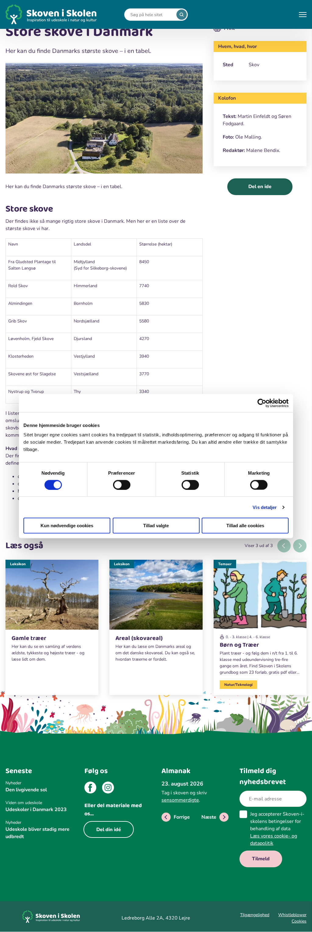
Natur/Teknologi (238, 684)
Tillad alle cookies (245, 525)
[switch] (121, 485)
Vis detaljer (265, 507)
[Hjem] (51, 14)
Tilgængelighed (254, 915)
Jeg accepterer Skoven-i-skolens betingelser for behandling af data (277, 829)
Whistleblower (292, 915)
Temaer (225, 564)
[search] (181, 14)
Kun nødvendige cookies (67, 525)
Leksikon (18, 564)
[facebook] (90, 789)
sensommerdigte (180, 800)
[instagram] (108, 789)
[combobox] (151, 15)
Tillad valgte (156, 525)
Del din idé (108, 829)
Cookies (299, 921)
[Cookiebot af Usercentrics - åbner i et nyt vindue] (262, 403)
